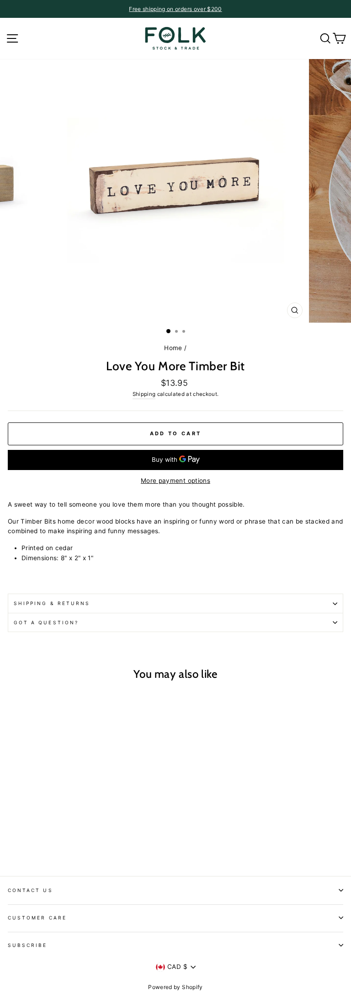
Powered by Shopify (175, 987)
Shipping (144, 394)
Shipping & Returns (52, 603)
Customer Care (37, 917)
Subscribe (28, 945)
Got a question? (46, 622)
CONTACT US (30, 890)
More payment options (175, 480)
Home (173, 347)
